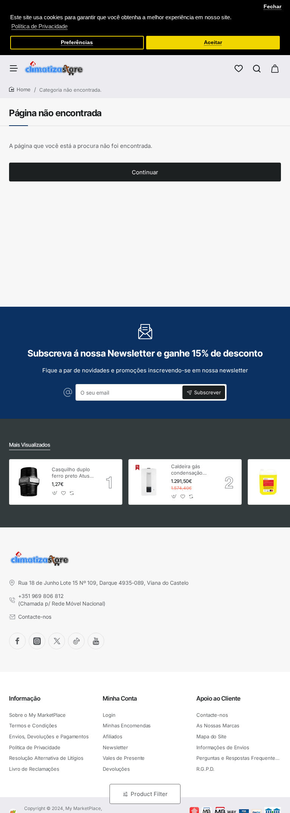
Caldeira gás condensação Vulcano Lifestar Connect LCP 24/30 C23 (190, 469)
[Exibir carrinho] (275, 68)
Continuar (145, 172)
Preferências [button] (77, 42)
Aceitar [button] (213, 42)
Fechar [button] (272, 6)
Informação (24, 698)
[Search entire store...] (257, 68)
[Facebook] (17, 641)
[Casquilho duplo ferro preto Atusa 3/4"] (29, 482)
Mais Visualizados (29, 444)
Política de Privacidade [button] (39, 26)
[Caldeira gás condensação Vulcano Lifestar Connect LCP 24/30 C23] (149, 482)
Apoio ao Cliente (218, 698)
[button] (55, 493)
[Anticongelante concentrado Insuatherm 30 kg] (268, 482)
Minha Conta (120, 698)
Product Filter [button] (149, 794)
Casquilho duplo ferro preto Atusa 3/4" (72, 473)
